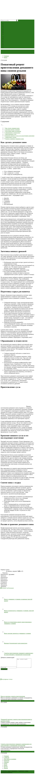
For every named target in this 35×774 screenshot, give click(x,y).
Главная (6, 756)
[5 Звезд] (5, 571)
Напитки (6, 26)
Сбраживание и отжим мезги (12, 132)
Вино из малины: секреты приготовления (13, 696)
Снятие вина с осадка (10, 137)
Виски (6, 34)
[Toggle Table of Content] (2, 125)
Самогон (6, 23)
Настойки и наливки (10, 25)
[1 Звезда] (1, 571)
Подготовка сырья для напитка (13, 131)
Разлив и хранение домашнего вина (14, 138)
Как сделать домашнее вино (12, 128)
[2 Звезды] (2, 571)
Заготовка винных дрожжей (12, 129)
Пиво (5, 31)
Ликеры (6, 29)
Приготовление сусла (10, 134)
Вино (5, 28)
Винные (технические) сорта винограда (15, 643)
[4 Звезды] (4, 571)
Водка (6, 32)
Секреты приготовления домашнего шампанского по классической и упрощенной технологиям (18, 653)
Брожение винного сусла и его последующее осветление (19, 135)
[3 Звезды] (3, 571)
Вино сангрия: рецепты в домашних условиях (17, 633)
